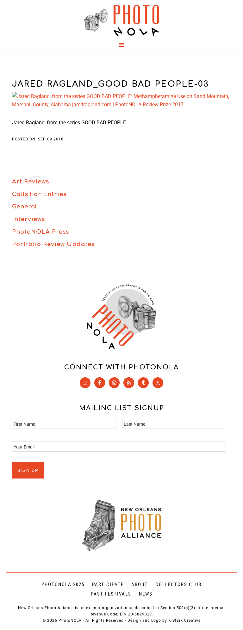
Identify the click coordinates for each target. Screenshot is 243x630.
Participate (108, 584)
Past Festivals (111, 593)
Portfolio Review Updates (53, 244)
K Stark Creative (184, 620)
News (146, 593)
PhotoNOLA (121, 20)
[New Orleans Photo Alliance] (121, 550)
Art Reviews (30, 181)
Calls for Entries (39, 194)
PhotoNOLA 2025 (62, 584)
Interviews (28, 219)
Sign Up (28, 470)
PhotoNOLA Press (40, 232)
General (24, 206)
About (139, 584)
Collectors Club (178, 584)
